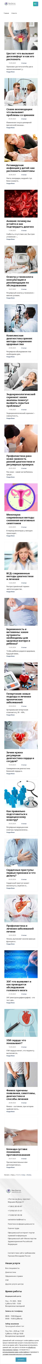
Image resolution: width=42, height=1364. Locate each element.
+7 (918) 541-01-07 (15, 1211)
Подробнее (10, 72)
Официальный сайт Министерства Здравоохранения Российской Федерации (22, 1241)
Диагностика (10, 1272)
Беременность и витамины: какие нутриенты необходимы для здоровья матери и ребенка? (18, 636)
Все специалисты (12, 1268)
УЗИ (7, 1280)
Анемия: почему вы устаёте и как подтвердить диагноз (20, 223)
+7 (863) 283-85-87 (15, 1206)
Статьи (23, 63)
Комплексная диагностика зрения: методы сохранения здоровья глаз (19, 340)
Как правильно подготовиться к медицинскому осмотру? (16, 815)
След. (23, 1175)
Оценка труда (13, 1228)
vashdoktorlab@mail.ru (17, 1219)
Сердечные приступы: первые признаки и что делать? (21, 872)
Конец (29, 1175)
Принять (21, 1360)
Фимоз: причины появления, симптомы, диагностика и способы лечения (20, 1095)
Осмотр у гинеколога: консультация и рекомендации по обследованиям (19, 281)
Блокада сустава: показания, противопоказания (18, 1151)
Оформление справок (14, 1276)
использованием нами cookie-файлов (16, 1352)
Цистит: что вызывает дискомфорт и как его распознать (20, 56)
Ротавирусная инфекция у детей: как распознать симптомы (20, 168)
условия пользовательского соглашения (17, 1354)
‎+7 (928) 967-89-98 (15, 1215)
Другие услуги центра (14, 1284)
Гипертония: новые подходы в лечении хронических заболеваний (18, 698)
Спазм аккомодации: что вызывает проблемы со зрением (20, 112)
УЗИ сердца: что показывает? (16, 1042)
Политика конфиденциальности (21, 1224)
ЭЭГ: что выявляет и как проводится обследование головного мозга (18, 986)
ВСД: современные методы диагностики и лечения (20, 576)
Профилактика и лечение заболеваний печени (20, 928)
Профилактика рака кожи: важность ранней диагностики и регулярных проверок (20, 460)
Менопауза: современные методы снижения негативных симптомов (20, 519)
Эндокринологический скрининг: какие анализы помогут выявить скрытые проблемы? (20, 400)
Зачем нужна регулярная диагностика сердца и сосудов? (20, 757)
